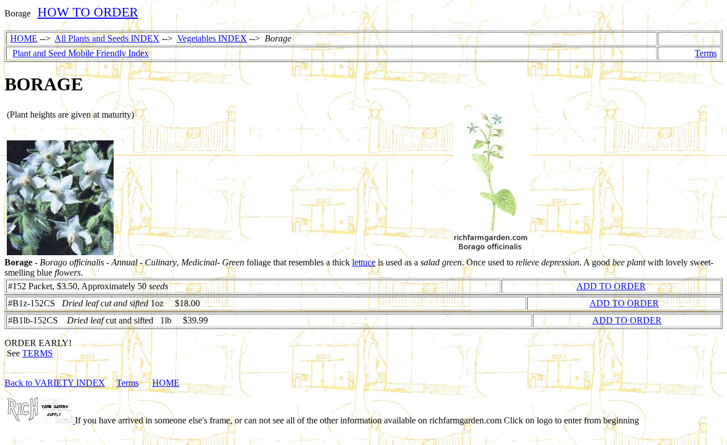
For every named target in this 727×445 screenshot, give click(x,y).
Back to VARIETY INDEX (55, 383)
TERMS (37, 353)
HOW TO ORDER (87, 12)
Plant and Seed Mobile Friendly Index (80, 53)
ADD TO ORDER (611, 286)
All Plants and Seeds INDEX (107, 38)
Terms (706, 53)
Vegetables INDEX (212, 38)
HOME (23, 38)
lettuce (363, 262)
